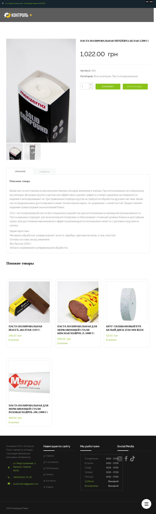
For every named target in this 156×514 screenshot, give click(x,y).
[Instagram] (119, 458)
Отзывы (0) (44, 172)
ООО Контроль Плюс (17, 508)
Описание (20, 171)
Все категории (102, 76)
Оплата (49, 474)
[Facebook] (126, 458)
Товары (49, 487)
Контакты (51, 480)
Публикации (52, 468)
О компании (52, 462)
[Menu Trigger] (146, 504)
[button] (29, 302)
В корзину (108, 87)
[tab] (20, 171)
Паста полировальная (125, 76)
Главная (50, 456)
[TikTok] (132, 458)
